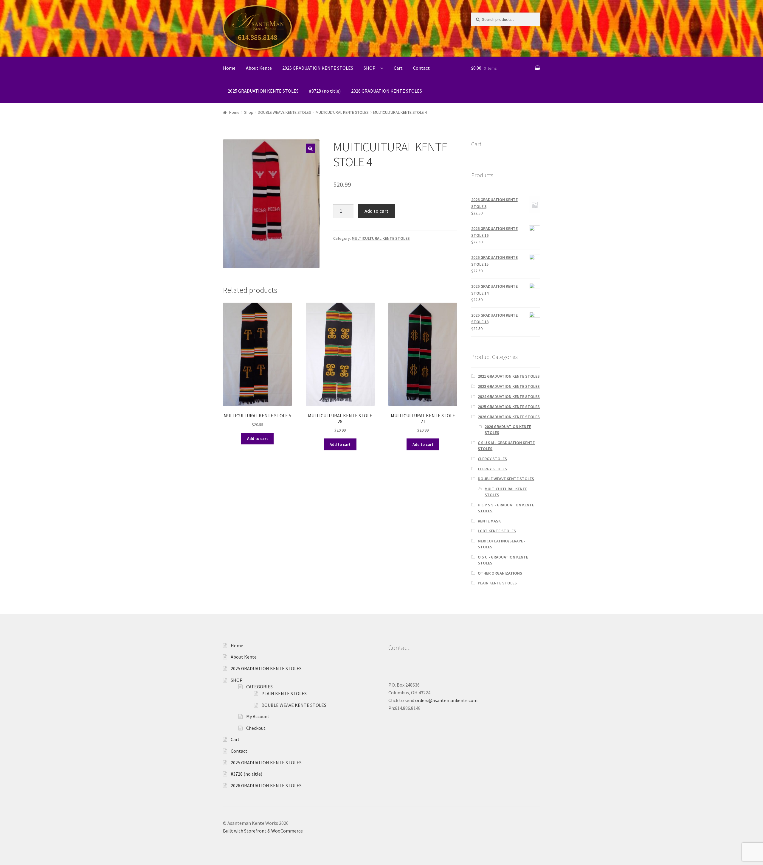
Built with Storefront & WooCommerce (263, 831)
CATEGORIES (259, 687)
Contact (421, 68)
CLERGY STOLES (492, 458)
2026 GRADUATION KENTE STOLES (386, 91)
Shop (248, 112)
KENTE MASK (489, 521)
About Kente (259, 68)
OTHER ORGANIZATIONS (500, 573)
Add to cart (376, 211)
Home (229, 68)
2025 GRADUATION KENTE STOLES (317, 68)
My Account (257, 716)
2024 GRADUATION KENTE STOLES (509, 396)
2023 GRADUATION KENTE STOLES (509, 386)
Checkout (256, 728)
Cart (398, 68)
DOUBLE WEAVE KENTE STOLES (284, 112)
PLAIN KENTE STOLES (497, 583)
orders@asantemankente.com (446, 700)
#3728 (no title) (325, 91)
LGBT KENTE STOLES (497, 530)
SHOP (370, 68)
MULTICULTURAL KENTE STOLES (342, 112)
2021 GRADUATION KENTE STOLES (509, 376)
